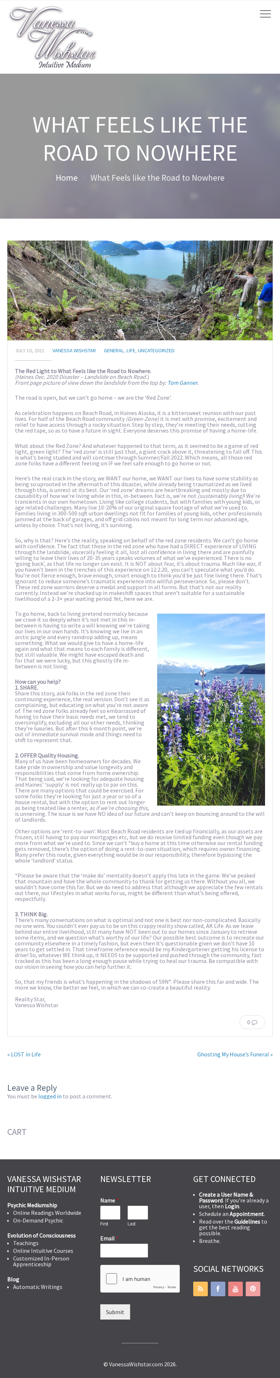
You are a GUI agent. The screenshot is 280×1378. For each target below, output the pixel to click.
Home (67, 177)
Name (109, 1200)
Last (132, 1224)
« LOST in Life (24, 1054)
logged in (50, 1096)
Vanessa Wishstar (74, 350)
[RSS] (200, 1289)
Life (131, 350)
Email (109, 1238)
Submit (115, 1312)
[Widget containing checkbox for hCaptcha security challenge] (140, 1279)
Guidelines (247, 1221)
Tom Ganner (182, 382)
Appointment (247, 1213)
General (114, 350)
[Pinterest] (253, 1289)
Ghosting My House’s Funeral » (235, 1054)
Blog (13, 1279)
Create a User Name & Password (226, 1197)
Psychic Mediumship (32, 1205)
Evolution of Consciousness (41, 1235)
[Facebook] (218, 1289)
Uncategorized (156, 350)
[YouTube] (235, 1289)
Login (232, 1206)
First (104, 1224)
